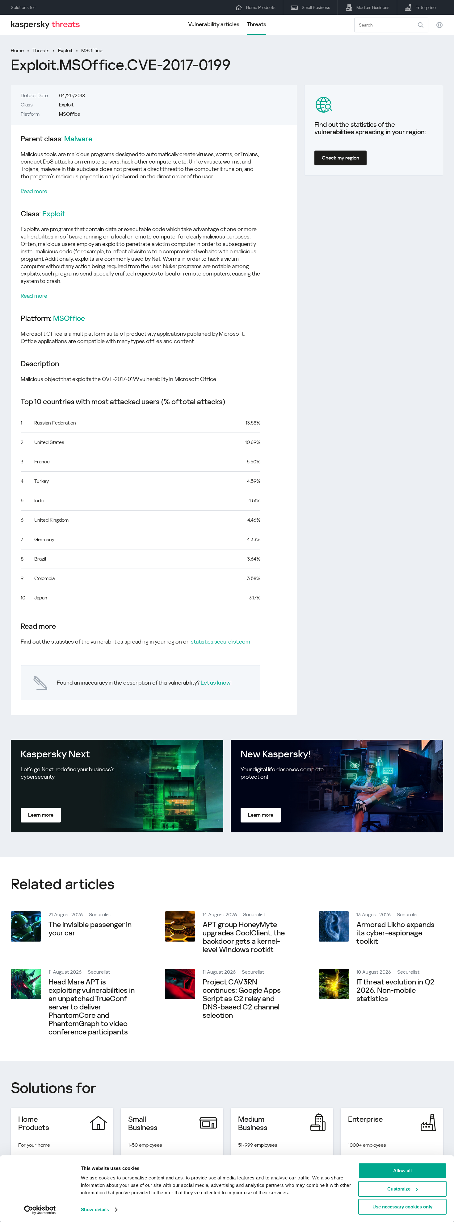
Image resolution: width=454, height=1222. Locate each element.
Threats (256, 24)
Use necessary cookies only (402, 1206)
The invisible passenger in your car (90, 928)
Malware (78, 139)
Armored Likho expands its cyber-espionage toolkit (395, 933)
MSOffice (92, 50)
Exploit (65, 50)
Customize (398, 1188)
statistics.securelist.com (220, 641)
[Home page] (48, 25)
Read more (34, 191)
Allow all (402, 1170)
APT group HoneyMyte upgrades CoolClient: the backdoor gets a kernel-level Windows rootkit (244, 937)
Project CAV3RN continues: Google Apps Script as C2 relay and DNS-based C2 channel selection (242, 999)
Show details (95, 1209)
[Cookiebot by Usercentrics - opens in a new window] (40, 1210)
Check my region (340, 158)
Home (17, 50)
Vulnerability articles (213, 24)
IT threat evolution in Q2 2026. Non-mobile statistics (395, 990)
